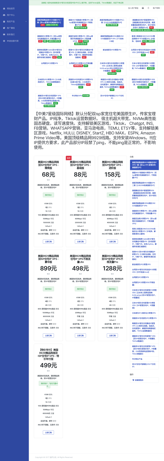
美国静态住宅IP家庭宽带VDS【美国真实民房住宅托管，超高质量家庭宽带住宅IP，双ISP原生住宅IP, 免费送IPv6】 (144, 25)
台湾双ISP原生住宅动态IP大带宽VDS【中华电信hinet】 (143, 52)
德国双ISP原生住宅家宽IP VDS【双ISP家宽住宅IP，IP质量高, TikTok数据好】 (143, 338)
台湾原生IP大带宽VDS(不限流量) (143, 283)
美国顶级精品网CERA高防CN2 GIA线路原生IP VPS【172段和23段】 (112, 38)
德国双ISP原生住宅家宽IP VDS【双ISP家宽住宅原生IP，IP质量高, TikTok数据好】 (143, 83)
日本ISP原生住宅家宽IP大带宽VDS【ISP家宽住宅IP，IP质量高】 (143, 305)
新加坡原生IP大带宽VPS (112, 50)
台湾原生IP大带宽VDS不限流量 (81, 64)
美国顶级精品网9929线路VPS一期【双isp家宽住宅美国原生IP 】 (49, 22)
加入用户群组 (133, 8)
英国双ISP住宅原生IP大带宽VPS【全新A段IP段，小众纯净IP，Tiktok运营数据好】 (81, 83)
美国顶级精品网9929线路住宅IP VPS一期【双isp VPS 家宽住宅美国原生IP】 (144, 164)
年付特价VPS (80, 96)
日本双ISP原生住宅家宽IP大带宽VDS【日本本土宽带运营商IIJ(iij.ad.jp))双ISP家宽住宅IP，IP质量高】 (112, 68)
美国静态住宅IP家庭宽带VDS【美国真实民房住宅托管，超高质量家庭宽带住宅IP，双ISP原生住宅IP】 (144, 194)
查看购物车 (138, 380)
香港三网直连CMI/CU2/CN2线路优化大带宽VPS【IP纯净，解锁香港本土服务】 (144, 231)
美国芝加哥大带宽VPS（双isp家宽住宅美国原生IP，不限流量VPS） (144, 221)
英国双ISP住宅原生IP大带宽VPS (144, 318)
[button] (14, 21)
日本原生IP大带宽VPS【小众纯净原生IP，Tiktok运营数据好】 (49, 81)
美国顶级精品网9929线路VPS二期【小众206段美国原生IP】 (112, 22)
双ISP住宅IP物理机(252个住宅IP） (143, 365)
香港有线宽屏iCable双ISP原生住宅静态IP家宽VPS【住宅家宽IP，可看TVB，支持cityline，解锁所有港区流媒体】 (49, 53)
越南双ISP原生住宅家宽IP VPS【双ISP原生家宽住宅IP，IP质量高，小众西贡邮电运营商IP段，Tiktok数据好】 (49, 101)
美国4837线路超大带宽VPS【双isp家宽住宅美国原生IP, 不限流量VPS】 (81, 23)
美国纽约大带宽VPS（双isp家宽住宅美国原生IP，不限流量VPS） (144, 212)
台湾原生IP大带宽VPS (49, 63)
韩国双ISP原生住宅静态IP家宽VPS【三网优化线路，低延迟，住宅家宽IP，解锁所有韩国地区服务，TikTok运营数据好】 (144, 327)
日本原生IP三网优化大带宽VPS (144, 313)
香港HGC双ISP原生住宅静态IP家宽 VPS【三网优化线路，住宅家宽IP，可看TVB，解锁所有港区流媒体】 (80, 53)
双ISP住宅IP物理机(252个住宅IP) (112, 97)
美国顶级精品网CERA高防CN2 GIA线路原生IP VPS (143, 204)
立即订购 (48, 242)
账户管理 (156, 8)
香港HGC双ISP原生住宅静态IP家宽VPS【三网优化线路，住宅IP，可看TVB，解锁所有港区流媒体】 (144, 255)
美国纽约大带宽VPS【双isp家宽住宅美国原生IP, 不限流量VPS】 (49, 38)
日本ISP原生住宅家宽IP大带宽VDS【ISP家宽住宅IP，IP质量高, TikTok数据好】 (143, 65)
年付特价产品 (137, 359)
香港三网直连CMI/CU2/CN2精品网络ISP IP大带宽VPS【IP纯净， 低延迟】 (143, 40)
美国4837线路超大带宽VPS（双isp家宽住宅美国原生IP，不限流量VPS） (144, 175)
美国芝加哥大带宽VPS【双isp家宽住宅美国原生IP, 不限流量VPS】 (81, 40)
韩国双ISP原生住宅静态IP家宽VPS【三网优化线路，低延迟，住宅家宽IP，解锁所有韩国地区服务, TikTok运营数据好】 (112, 84)
